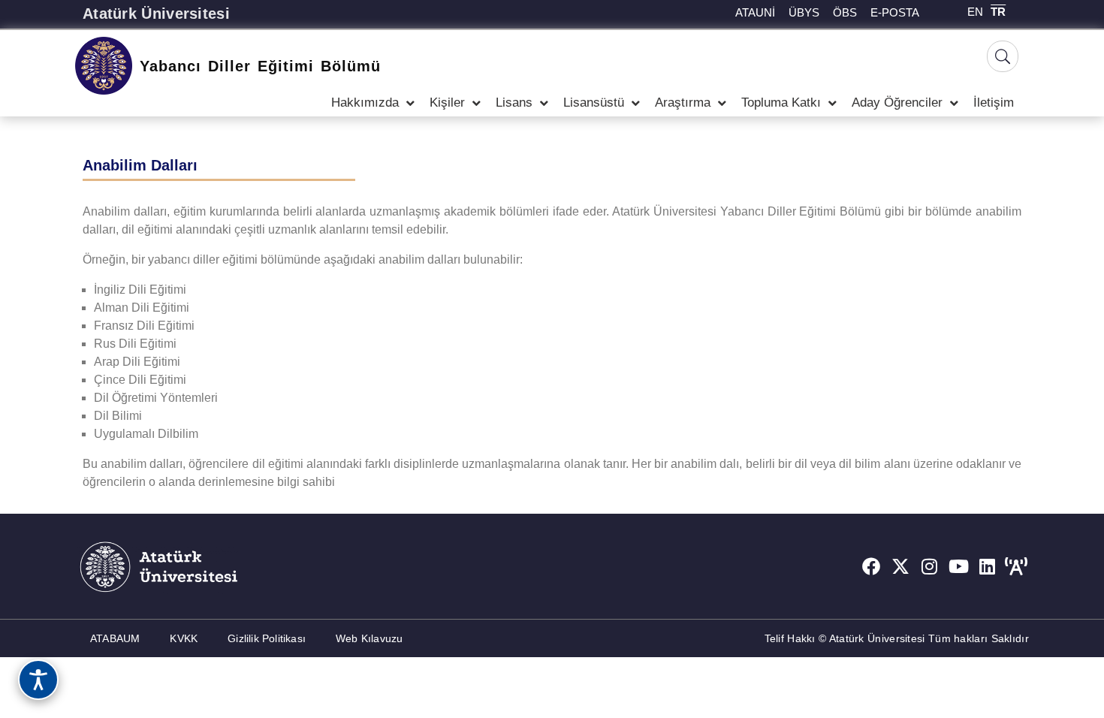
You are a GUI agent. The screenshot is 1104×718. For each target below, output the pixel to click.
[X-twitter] (900, 566)
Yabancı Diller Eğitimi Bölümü (260, 66)
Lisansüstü (593, 102)
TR (998, 11)
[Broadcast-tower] (1016, 566)
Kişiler (447, 102)
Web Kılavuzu (369, 638)
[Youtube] (958, 566)
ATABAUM (115, 638)
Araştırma (682, 102)
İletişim (993, 102)
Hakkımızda (365, 102)
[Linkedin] (987, 566)
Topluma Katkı (781, 102)
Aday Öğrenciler (897, 102)
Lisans (514, 102)
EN (975, 11)
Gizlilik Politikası (267, 638)
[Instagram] (930, 566)
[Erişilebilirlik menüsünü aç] (38, 679)
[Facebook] (871, 566)
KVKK (184, 638)
